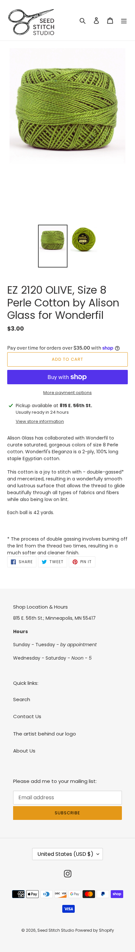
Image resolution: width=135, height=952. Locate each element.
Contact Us (27, 716)
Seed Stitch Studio (55, 930)
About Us (24, 750)
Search (21, 699)
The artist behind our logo (44, 733)
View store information (40, 421)
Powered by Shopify (94, 930)
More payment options (67, 392)
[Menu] (124, 20)
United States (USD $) (65, 854)
